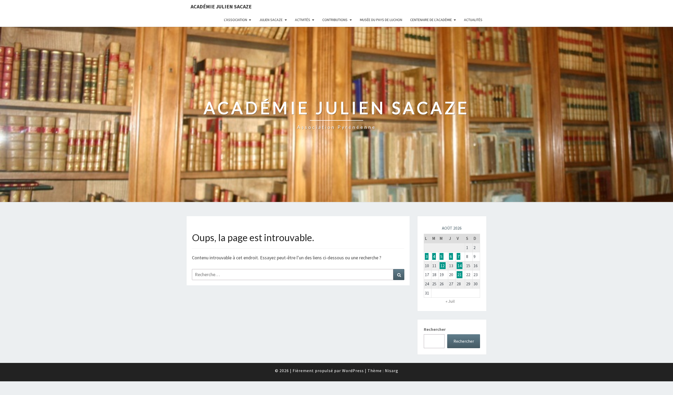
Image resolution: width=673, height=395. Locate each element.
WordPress (353, 370)
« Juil (450, 301)
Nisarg (391, 370)
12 (442, 265)
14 (459, 265)
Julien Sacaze (271, 19)
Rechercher (435, 329)
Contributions (335, 19)
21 (459, 274)
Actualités (473, 19)
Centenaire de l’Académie (431, 19)
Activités (302, 19)
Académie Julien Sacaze (221, 6)
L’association (235, 19)
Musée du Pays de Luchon (381, 19)
